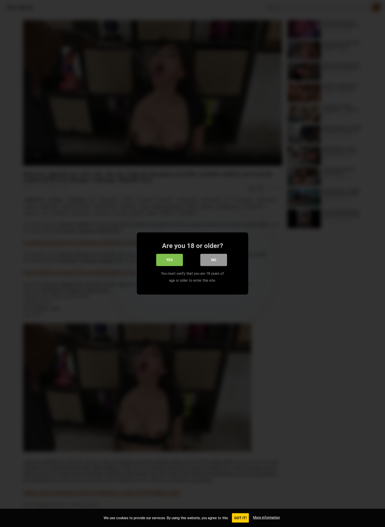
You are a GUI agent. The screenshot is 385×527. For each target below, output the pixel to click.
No (213, 260)
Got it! (240, 518)
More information (266, 517)
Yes (169, 260)
